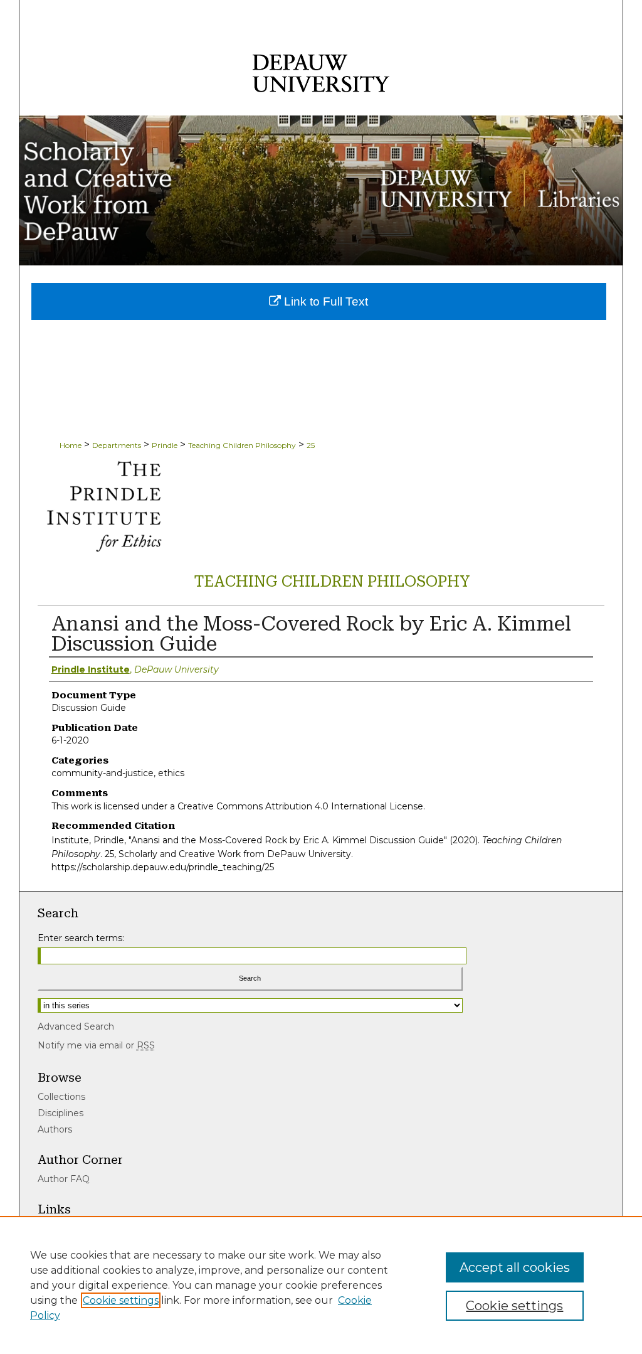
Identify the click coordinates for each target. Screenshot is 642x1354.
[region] (321, 1285)
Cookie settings (121, 1300)
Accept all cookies (515, 1267)
